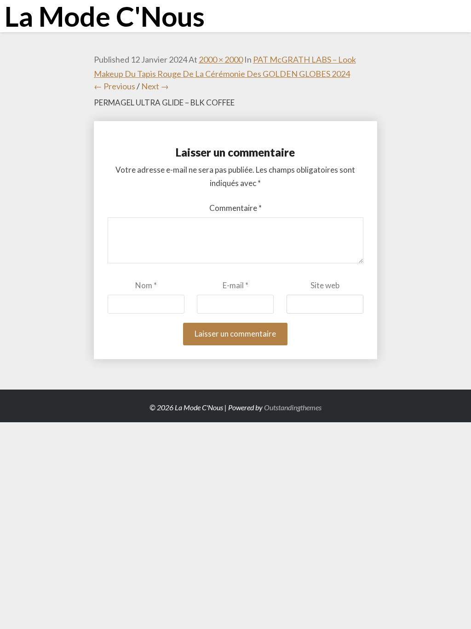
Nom (146, 285)
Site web (324, 285)
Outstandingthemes (293, 407)
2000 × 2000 (221, 59)
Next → (155, 86)
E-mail (235, 285)
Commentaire (235, 208)
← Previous (114, 86)
